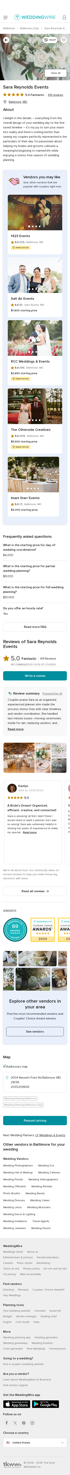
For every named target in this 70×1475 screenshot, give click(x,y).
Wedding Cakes (40, 1200)
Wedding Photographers (18, 1165)
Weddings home (13, 1251)
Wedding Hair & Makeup (18, 1172)
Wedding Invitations (15, 1221)
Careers (8, 1263)
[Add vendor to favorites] (64, 40)
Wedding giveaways (15, 1343)
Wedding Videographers (43, 1179)
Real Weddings (36, 1348)
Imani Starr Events (25, 498)
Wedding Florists (13, 1179)
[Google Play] (45, 1407)
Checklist (40, 1310)
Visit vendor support (15, 1385)
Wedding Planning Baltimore (20, 1098)
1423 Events (20, 236)
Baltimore (9, 28)
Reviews (23, 1289)
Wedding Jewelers (14, 1228)
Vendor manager (26, 1316)
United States (21, 1442)
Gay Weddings (12, 1295)
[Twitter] (15, 1423)
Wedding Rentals (41, 1186)
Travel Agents (40, 1221)
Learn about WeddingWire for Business (27, 1379)
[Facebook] (6, 1423)
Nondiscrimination (48, 1257)
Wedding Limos (12, 1207)
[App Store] (16, 1407)
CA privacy (9, 1274)
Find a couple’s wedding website (23, 1364)
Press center (24, 1263)
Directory (8, 1289)
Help (36, 1322)
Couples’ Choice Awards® (48, 1289)
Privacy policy (31, 1268)
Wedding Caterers (49, 1172)
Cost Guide (23, 1322)
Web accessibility (30, 1274)
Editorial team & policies (18, 1257)
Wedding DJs (46, 1165)
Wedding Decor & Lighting (19, 1214)
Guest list (55, 1310)
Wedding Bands (35, 1193)
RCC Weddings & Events (30, 361)
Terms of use (11, 1268)
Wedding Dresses (14, 1200)
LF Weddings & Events (50, 1135)
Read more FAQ (35, 627)
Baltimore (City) (30, 28)
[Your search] (6, 40)
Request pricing (35, 1120)
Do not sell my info (55, 1268)
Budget (7, 1316)
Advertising (43, 1263)
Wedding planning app (17, 1337)
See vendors (35, 1032)
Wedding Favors (41, 1228)
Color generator (13, 1348)
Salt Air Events (22, 298)
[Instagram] (32, 1423)
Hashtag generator (46, 1337)
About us (32, 1251)
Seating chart (48, 1316)
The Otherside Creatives (31, 430)
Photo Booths (11, 1193)
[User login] (64, 17)
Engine (7, 1322)
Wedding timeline (42, 1343)
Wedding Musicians (39, 1207)
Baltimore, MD (18, 102)
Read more (16, 729)
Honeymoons (57, 1348)
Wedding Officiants (14, 1186)
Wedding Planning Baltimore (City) (23, 1104)
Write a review (35, 676)
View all (55, 73)
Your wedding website (16, 1310)
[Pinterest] (23, 1423)
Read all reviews (33, 891)
